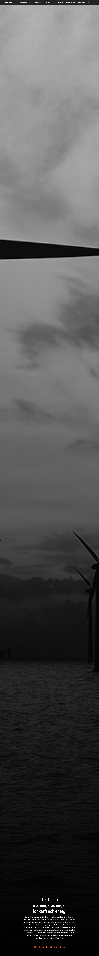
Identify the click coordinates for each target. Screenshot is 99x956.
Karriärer (60, 3)
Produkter (8, 3)
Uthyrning (81, 3)
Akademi (69, 3)
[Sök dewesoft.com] (93, 2)
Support (36, 3)
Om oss (48, 3)
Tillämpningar (22, 3)
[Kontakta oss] (89, 2)
